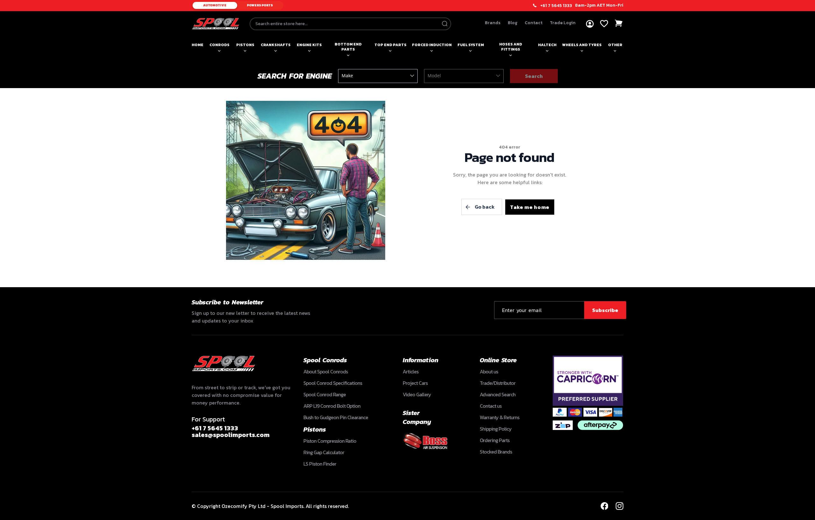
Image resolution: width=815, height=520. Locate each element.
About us (489, 371)
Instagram (619, 506)
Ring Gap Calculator (323, 452)
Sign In (590, 24)
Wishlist (604, 23)
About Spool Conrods (325, 371)
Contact (533, 22)
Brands (492, 22)
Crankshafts (276, 44)
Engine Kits (309, 44)
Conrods (219, 44)
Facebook (604, 506)
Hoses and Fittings (510, 47)
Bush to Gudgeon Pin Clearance (335, 417)
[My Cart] (618, 23)
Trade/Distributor (497, 383)
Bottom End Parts (348, 47)
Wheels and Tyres (582, 44)
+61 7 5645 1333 (556, 6)
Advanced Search (497, 394)
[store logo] (215, 24)
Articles (410, 371)
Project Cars (415, 383)
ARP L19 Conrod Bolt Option (331, 406)
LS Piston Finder (319, 464)
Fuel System (470, 44)
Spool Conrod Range (324, 394)
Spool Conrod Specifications (332, 383)
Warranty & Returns (499, 417)
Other (615, 44)
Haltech (547, 44)
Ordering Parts (494, 440)
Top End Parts (390, 44)
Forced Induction (432, 44)
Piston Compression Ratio (329, 441)
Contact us (490, 406)
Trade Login (563, 22)
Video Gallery (417, 394)
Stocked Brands (496, 451)
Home (197, 44)
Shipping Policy (496, 429)
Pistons (245, 44)
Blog (512, 22)
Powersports (260, 5)
